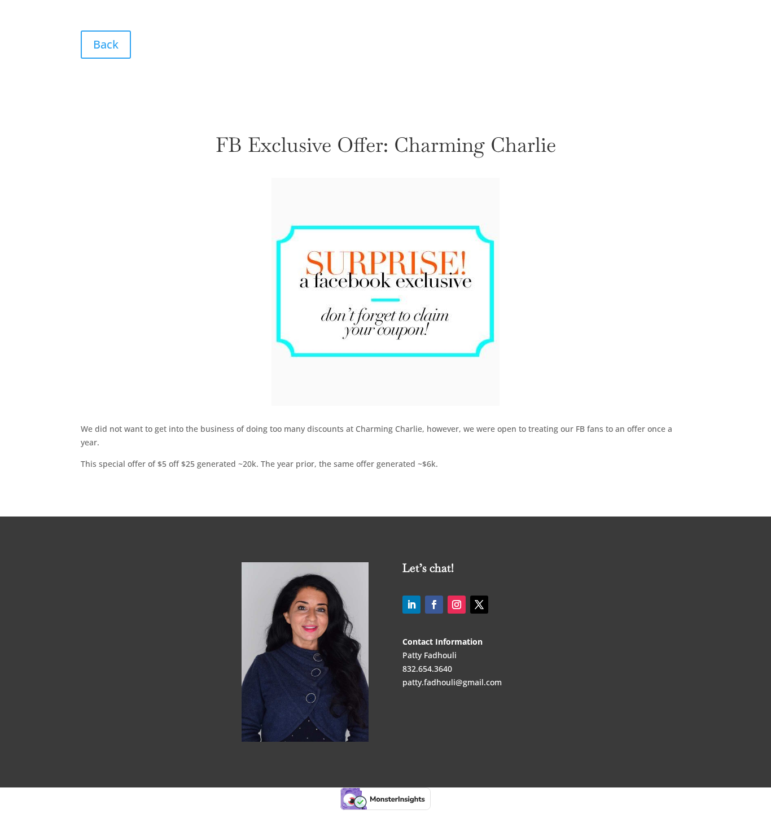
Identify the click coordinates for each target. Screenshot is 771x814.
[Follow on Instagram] (457, 605)
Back (106, 44)
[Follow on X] (479, 605)
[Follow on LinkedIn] (411, 605)
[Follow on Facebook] (434, 605)
